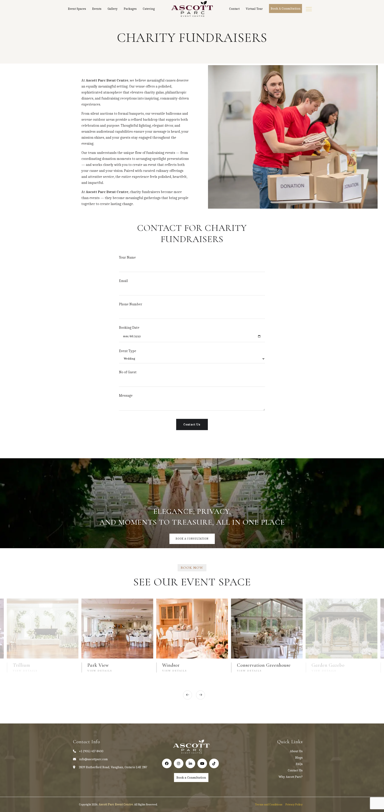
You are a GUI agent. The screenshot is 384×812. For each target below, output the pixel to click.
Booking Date (129, 328)
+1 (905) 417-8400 (91, 751)
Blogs (299, 757)
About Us (296, 751)
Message (126, 396)
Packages (130, 9)
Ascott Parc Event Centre (116, 804)
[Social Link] (167, 763)
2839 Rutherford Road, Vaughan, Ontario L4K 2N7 (113, 767)
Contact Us (295, 770)
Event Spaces (77, 9)
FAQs (299, 764)
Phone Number (130, 304)
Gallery (113, 9)
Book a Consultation (285, 8)
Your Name (127, 257)
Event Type (127, 351)
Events (96, 9)
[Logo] (192, 9)
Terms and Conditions (268, 804)
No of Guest (128, 372)
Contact (234, 9)
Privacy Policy (294, 804)
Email (123, 281)
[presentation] (187, 694)
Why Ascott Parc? (291, 777)
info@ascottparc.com (93, 759)
